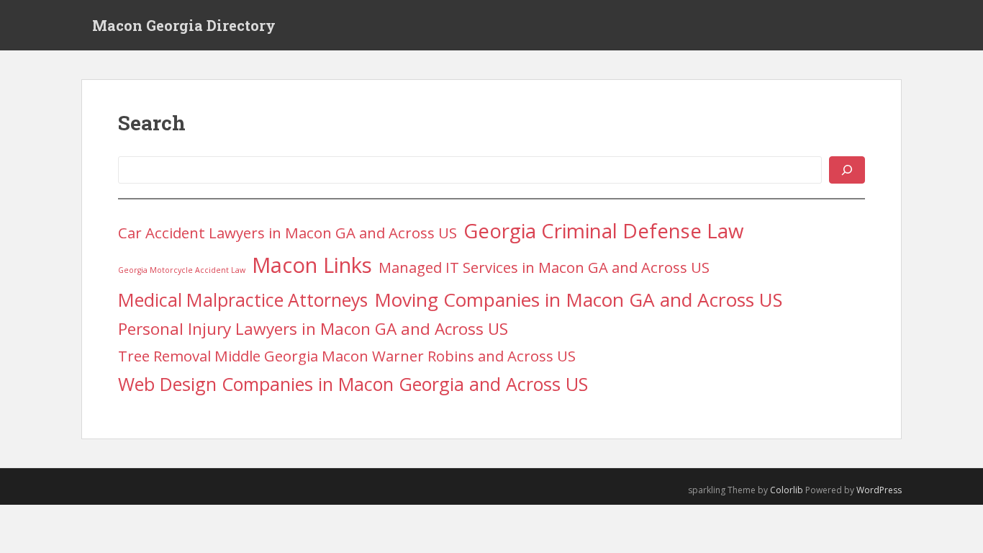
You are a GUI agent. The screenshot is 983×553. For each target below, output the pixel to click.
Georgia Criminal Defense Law (603, 230)
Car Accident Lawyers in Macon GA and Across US (287, 232)
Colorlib (786, 490)
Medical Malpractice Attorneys (243, 299)
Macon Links (312, 265)
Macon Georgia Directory (184, 25)
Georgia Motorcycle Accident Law (181, 270)
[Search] (847, 170)
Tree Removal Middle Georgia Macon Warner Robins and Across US (347, 356)
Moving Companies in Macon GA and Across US (578, 300)
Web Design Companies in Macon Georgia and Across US (353, 384)
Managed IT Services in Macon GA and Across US (544, 267)
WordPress (879, 490)
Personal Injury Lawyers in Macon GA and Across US (313, 329)
